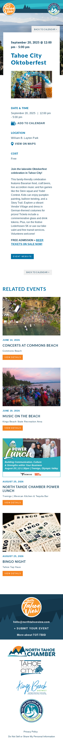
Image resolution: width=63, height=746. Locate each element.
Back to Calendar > (45, 29)
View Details (13, 357)
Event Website (22, 256)
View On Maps (25, 143)
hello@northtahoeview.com (31, 622)
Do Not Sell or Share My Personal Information (31, 736)
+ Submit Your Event (31, 628)
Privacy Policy (31, 731)
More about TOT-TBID (31, 635)
